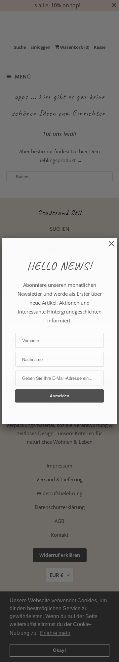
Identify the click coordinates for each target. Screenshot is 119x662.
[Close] (108, 247)
